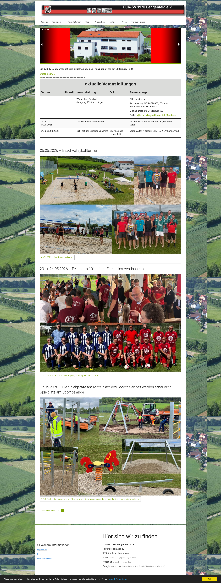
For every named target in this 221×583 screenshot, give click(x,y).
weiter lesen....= (47, 75)
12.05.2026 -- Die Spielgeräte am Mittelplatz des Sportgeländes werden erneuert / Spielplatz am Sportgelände (90, 499)
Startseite (44, 22)
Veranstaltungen (74, 22)
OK (209, 579)
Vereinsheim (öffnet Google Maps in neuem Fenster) (143, 566)
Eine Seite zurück (48, 511)
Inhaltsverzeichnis (138, 22)
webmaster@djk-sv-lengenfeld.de (122, 558)
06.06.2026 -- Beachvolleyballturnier (57, 257)
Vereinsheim (100, 22)
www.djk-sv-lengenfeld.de (123, 562)
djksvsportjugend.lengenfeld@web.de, (156, 115)
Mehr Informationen (118, 579)
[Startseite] (113, 10)
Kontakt (112, 22)
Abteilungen (56, 22)
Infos (87, 22)
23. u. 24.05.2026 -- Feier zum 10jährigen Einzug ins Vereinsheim (69, 375)
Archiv (124, 22)
